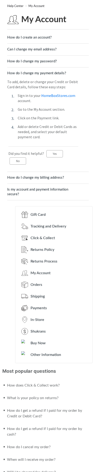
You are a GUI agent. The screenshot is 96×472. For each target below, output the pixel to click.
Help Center (15, 6)
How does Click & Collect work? (33, 385)
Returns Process (44, 261)
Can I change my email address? (32, 49)
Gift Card (38, 214)
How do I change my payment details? (36, 73)
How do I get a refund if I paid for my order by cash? (44, 431)
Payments (39, 308)
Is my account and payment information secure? (37, 192)
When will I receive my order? (31, 459)
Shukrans (38, 331)
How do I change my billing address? (35, 177)
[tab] (48, 37)
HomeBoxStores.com (58, 95)
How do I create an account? (29, 37)
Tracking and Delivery (48, 226)
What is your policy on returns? (32, 398)
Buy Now (38, 343)
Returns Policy (42, 250)
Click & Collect (43, 238)
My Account (36, 6)
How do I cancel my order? (29, 447)
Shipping (38, 296)
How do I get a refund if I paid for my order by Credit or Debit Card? (44, 413)
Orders (36, 285)
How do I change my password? (32, 61)
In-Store (37, 320)
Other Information (46, 355)
